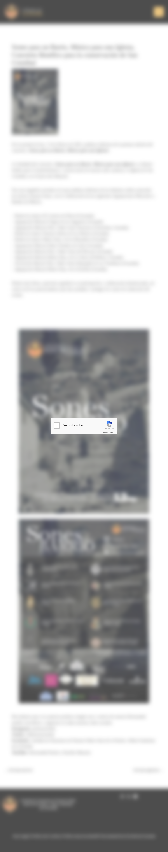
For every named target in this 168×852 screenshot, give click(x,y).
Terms (111, 433)
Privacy (105, 433)
